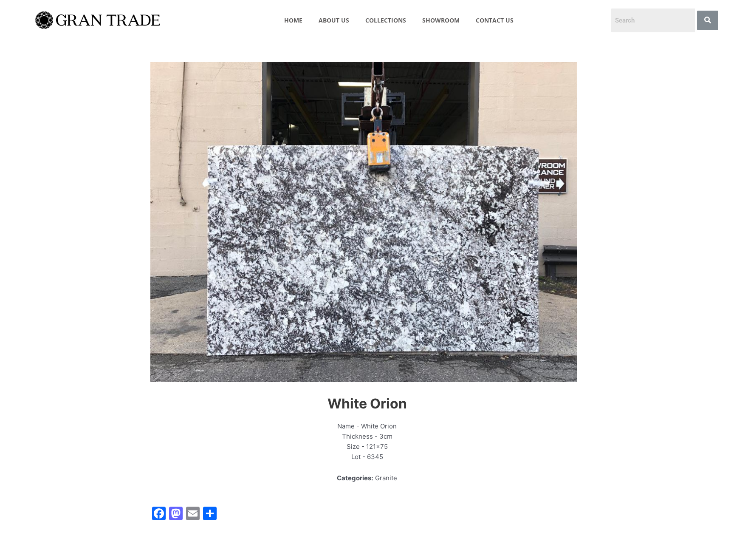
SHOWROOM (441, 20)
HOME (293, 20)
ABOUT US (334, 20)
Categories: (355, 478)
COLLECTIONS (385, 20)
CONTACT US (495, 20)
